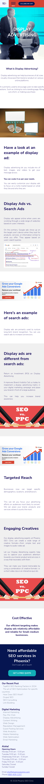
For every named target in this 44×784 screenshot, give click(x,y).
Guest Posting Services (13, 728)
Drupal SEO (8, 697)
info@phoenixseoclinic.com (18, 772)
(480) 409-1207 (15, 774)
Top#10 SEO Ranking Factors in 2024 (19, 686)
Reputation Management (14, 726)
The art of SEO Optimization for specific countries (20, 690)
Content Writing (10, 720)
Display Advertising (12, 717)
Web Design (8, 723)
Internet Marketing (11, 712)
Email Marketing (10, 739)
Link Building (9, 702)
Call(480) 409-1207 (26, 4)
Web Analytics (9, 731)
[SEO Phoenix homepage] (4, 3)
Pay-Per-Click (9, 715)
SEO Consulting (10, 700)
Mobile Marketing (10, 734)
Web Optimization (11, 737)
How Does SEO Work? (13, 694)
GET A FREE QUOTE (22, 673)
